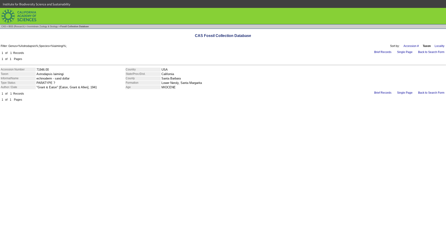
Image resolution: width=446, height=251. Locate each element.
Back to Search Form (431, 52)
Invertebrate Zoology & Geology (42, 26)
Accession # (411, 46)
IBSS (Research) (16, 26)
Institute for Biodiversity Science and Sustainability (36, 4)
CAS (3, 26)
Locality (439, 46)
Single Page (405, 52)
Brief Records (382, 52)
